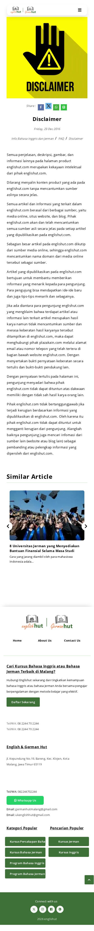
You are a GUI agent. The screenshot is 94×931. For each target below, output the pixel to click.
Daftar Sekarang (23, 702)
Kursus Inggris (69, 852)
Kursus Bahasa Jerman (26, 852)
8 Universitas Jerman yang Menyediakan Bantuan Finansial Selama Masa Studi (44, 548)
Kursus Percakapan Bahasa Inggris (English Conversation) (27, 841)
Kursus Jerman (68, 841)
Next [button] (86, 526)
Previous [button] (8, 526)
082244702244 (27, 792)
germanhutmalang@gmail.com (36, 809)
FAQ (61, 139)
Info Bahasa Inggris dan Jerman (32, 139)
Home (17, 640)
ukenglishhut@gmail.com (32, 815)
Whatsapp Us (26, 800)
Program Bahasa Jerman (27, 874)
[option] (47, 528)
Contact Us (72, 640)
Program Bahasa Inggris (27, 863)
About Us (45, 640)
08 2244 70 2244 (28, 723)
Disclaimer (76, 139)
